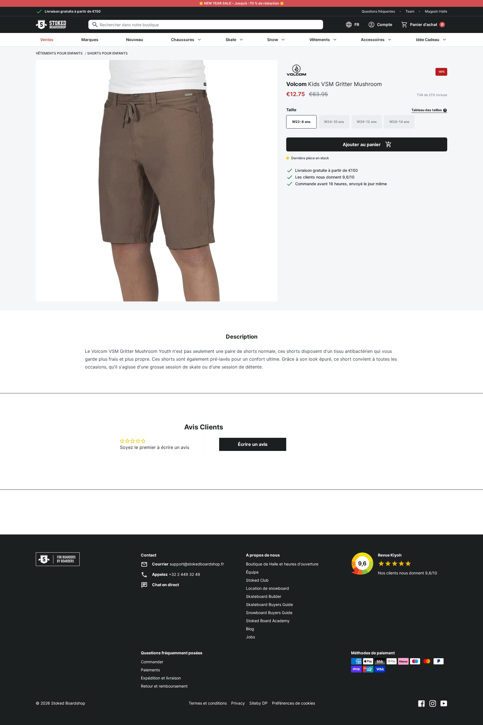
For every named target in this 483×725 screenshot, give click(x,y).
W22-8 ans (301, 122)
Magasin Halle (436, 11)
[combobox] (205, 24)
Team (410, 11)
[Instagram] (432, 703)
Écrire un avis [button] (252, 444)
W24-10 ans (334, 122)
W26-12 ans (367, 122)
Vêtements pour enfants (59, 53)
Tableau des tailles (427, 110)
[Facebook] (421, 703)
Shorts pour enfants (107, 53)
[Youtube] (444, 703)
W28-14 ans (399, 122)
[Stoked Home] (51, 24)
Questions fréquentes (378, 11)
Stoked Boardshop (68, 703)
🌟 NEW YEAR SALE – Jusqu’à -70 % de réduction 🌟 (241, 3)
